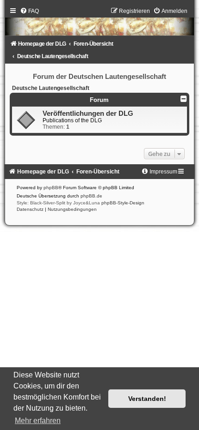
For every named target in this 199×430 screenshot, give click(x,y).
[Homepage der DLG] (99, 24)
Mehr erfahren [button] (38, 420)
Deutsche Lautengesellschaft (50, 88)
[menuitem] (29, 11)
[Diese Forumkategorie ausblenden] (183, 98)
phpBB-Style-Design (122, 202)
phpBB (51, 187)
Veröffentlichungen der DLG (88, 113)
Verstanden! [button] (147, 398)
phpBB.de (91, 195)
